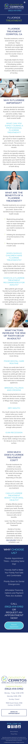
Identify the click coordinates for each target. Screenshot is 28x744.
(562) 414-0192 (14, 11)
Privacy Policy (14, 734)
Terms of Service (14, 731)
